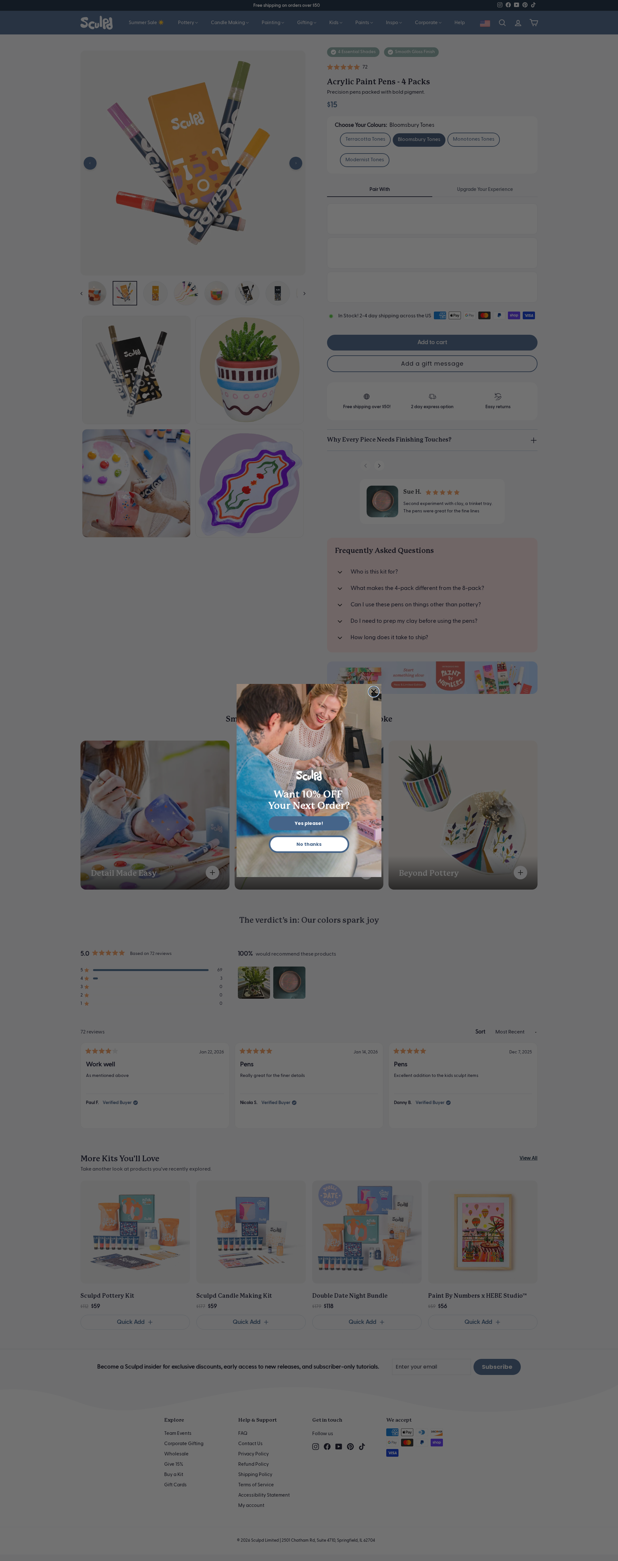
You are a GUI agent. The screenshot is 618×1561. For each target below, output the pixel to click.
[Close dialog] (374, 692)
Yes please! (309, 823)
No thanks (309, 844)
